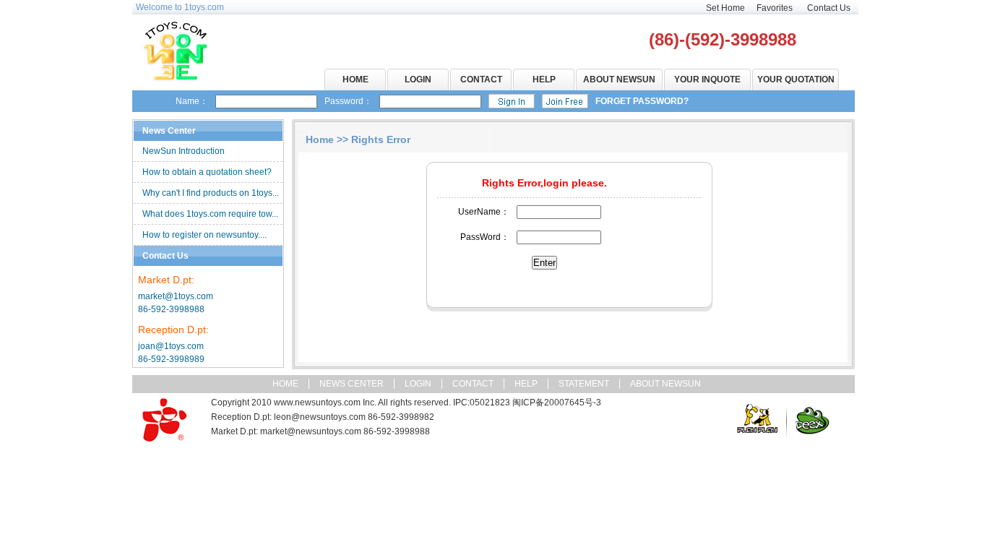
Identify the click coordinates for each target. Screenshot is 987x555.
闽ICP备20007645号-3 (556, 402)
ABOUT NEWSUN (619, 79)
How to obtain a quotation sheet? (207, 172)
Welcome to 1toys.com (180, 7)
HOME (355, 79)
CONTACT (481, 79)
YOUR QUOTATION (796, 79)
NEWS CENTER (351, 384)
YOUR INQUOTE (707, 79)
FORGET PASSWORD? (642, 101)
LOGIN (418, 79)
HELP (544, 79)
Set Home (725, 8)
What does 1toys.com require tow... (210, 214)
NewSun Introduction (183, 151)
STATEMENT (584, 384)
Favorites (775, 8)
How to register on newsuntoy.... (204, 235)
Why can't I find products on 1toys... (210, 193)
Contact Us (828, 8)
